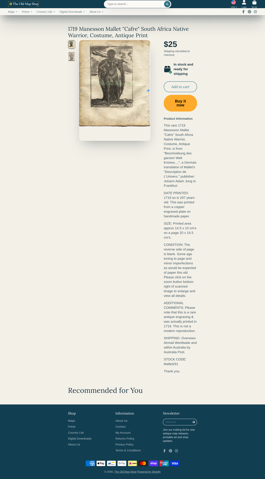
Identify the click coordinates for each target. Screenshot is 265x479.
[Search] (167, 4)
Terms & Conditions (128, 450)
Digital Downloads (71, 11)
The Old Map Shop (125, 471)
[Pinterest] (249, 11)
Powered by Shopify (149, 471)
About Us (95, 11)
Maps (11, 11)
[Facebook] (243, 11)
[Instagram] (255, 11)
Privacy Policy (124, 444)
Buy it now (180, 103)
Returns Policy (124, 438)
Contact (120, 426)
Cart (254, 4)
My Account (123, 432)
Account (244, 4)
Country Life (44, 11)
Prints (25, 11)
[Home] (23, 4)
